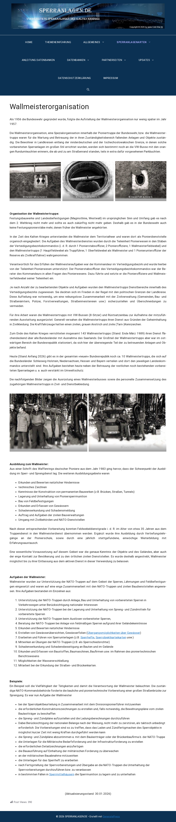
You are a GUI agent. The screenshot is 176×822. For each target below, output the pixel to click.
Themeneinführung (58, 42)
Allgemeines (91, 42)
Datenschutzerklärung (74, 78)
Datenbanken (76, 60)
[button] (88, 90)
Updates (144, 60)
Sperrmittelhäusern (61, 774)
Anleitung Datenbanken (38, 60)
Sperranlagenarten (132, 42)
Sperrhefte (87, 637)
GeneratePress (111, 816)
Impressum (110, 78)
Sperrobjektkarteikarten (111, 637)
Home (28, 42)
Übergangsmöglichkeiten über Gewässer (113, 632)
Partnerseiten (112, 60)
